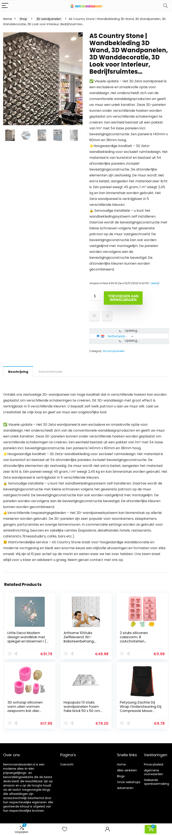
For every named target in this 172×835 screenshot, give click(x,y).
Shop (23, 19)
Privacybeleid (153, 764)
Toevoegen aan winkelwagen (123, 298)
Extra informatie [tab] (50, 372)
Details (154, 283)
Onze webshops (128, 782)
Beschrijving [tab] (18, 372)
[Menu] (5, 5)
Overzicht (67, 765)
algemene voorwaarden (153, 772)
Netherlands (116, 336)
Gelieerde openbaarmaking (156, 782)
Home (7, 19)
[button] (80, 34)
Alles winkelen (127, 770)
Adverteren (125, 788)
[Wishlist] (64, 829)
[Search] (165, 5)
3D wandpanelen (48, 19)
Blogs (121, 776)
